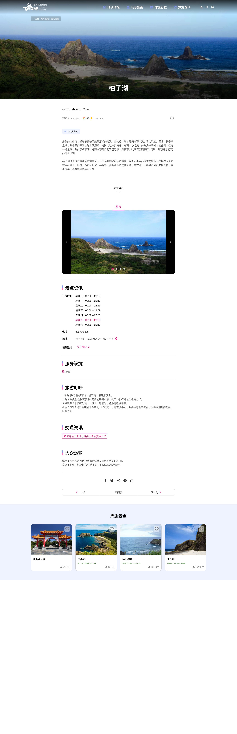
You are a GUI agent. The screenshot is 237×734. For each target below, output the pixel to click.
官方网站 (82, 346)
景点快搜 (55, 18)
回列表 (118, 492)
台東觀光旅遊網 (35, 7)
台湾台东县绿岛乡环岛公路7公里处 (94, 338)
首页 (37, 18)
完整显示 (118, 188)
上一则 (82, 492)
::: (34, 18)
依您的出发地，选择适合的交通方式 (86, 436)
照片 (118, 207)
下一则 (154, 492)
